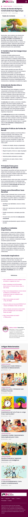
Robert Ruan (15, 13)
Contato (18, 498)
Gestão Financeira (8, 6)
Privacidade (3, 500)
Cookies (10, 500)
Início (2, 498)
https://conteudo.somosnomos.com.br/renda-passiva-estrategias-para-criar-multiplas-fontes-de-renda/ (14, 310)
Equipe (13, 498)
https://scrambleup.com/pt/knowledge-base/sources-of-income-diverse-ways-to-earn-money (13, 286)
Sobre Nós (7, 498)
